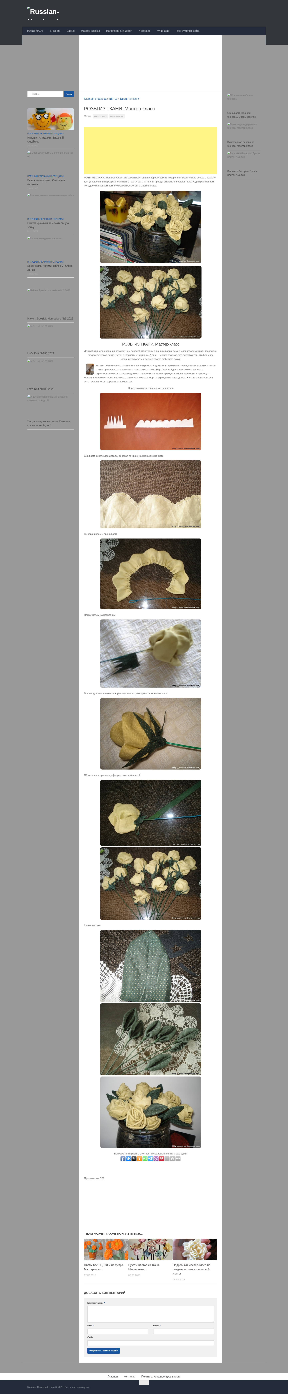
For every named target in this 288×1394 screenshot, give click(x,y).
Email (157, 1325)
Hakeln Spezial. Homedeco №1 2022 (50, 318)
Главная (113, 1376)
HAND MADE (35, 30)
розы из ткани (117, 116)
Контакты (129, 1376)
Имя (90, 1325)
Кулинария (163, 30)
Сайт (90, 1337)
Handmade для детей (119, 30)
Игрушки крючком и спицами (45, 133)
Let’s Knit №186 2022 (40, 353)
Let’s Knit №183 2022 (40, 389)
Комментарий (96, 1303)
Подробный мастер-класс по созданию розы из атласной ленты (191, 1269)
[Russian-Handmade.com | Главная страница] (53, 13)
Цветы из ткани (129, 98)
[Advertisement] (150, 62)
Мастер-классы (90, 30)
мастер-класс (100, 116)
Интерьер (144, 30)
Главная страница (95, 98)
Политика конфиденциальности (160, 1376)
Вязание (55, 30)
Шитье (71, 30)
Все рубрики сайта (188, 30)
